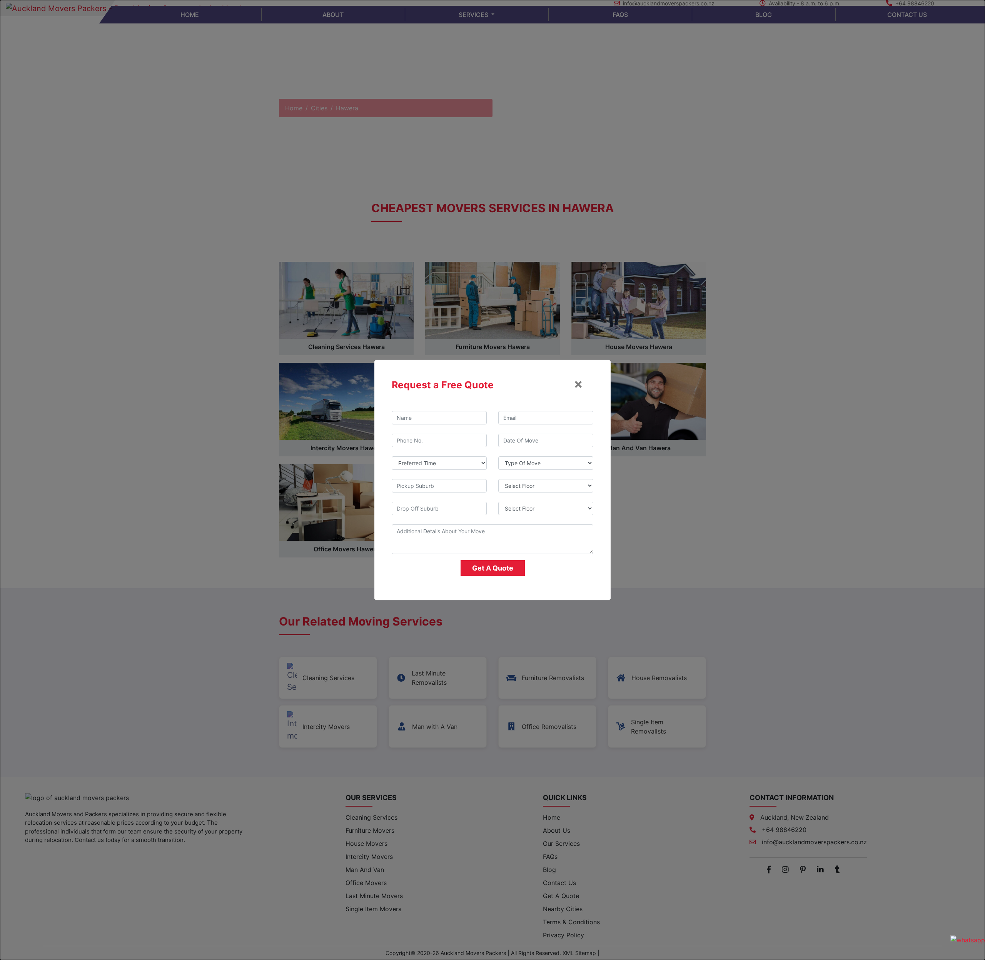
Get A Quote (492, 568)
